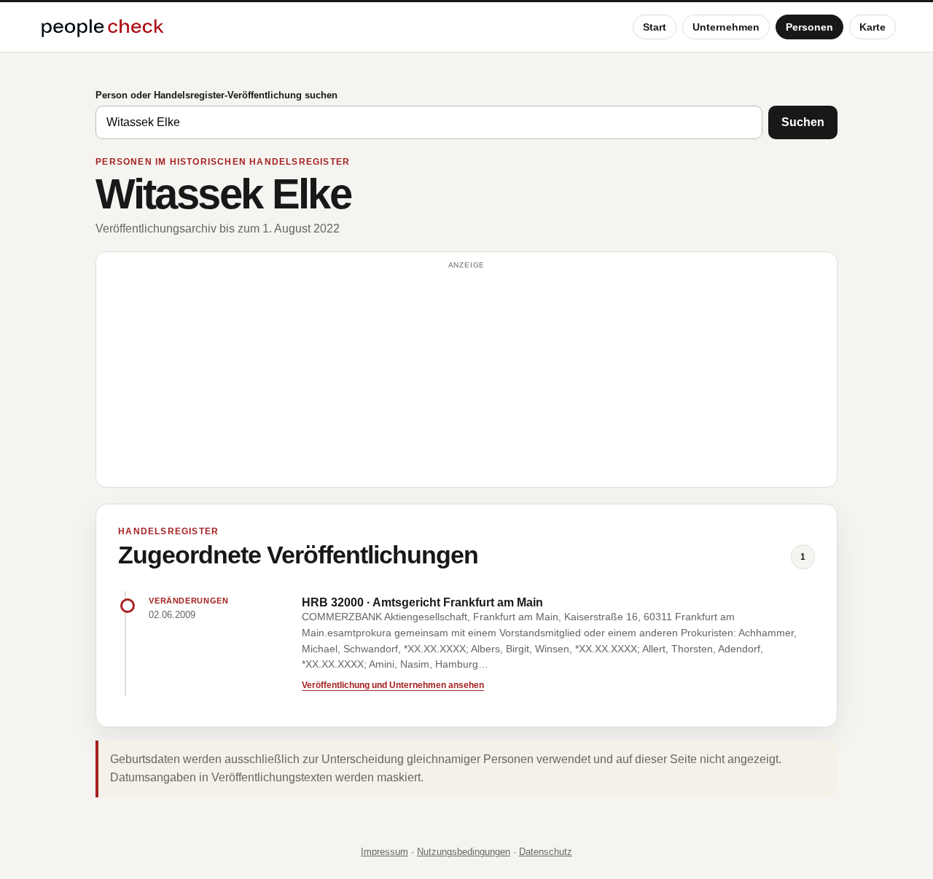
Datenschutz (545, 851)
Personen (809, 27)
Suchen (802, 122)
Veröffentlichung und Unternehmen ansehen (393, 685)
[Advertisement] (466, 376)
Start (654, 27)
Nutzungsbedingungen (463, 851)
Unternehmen (726, 27)
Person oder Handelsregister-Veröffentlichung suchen (216, 95)
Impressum (384, 851)
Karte (872, 27)
